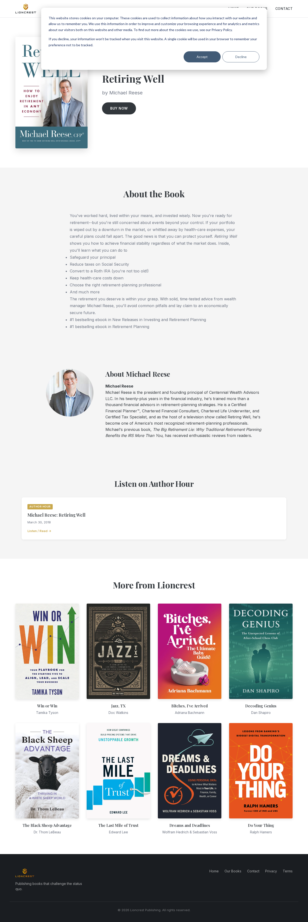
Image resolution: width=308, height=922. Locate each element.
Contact (284, 9)
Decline (241, 57)
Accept (202, 57)
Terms (288, 871)
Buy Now (119, 108)
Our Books (233, 871)
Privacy (271, 871)
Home (214, 871)
